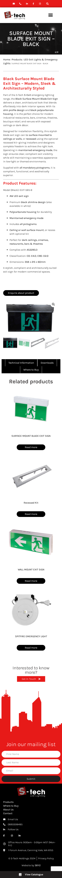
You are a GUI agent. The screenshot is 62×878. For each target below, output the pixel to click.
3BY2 (38, 865)
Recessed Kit (31, 502)
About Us (8, 809)
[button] (47, 4)
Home (6, 59)
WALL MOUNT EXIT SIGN (31, 569)
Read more (31, 447)
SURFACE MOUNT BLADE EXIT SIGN (31, 435)
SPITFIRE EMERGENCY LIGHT (31, 636)
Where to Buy (10, 805)
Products (17, 59)
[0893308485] (20, 4)
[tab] (21, 362)
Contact (7, 813)
